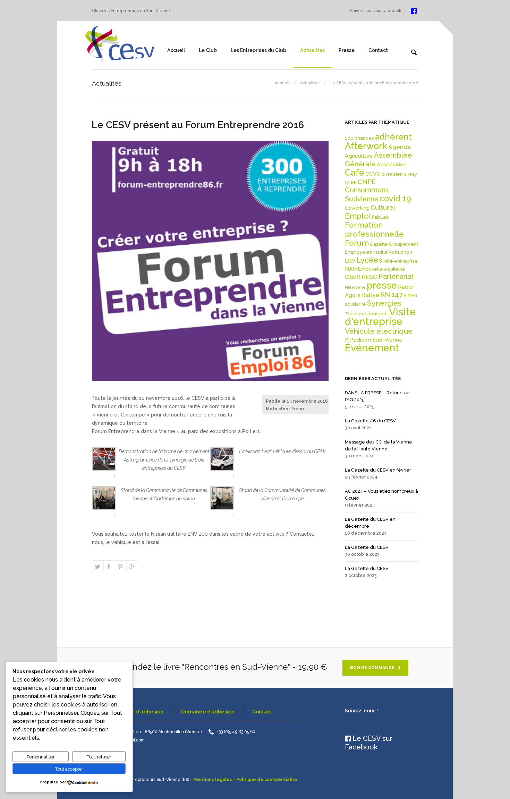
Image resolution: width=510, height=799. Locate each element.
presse (382, 285)
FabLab (380, 217)
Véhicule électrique (379, 331)
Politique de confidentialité (266, 779)
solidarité (355, 304)
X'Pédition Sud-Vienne (373, 339)
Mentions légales (212, 779)
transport (377, 313)
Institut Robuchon (392, 252)
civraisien (392, 174)
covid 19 (395, 198)
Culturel (383, 207)
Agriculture (359, 155)
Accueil (176, 50)
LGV (350, 260)
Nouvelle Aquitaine (383, 269)
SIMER (410, 295)
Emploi (358, 215)
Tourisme (355, 313)
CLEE (351, 182)
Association (392, 164)
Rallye (370, 294)
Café (354, 172)
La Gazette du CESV (367, 547)
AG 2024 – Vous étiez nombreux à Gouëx (381, 495)
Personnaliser (41, 757)
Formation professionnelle (374, 229)
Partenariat (396, 277)
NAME (353, 268)
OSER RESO (361, 276)
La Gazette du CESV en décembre (370, 523)
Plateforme (355, 287)
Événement (372, 348)
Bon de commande (372, 667)
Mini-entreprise (400, 261)
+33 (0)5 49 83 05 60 (236, 731)
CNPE (367, 181)
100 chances (359, 138)
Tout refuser (98, 757)
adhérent (393, 137)
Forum (298, 408)
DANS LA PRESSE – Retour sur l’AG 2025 (377, 396)
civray (410, 174)
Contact (378, 50)
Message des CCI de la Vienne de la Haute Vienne (378, 445)
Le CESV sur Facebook (368, 742)
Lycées (369, 259)
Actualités (312, 50)
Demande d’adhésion (208, 711)
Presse (347, 50)
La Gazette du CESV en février (378, 470)
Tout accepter (69, 769)
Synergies (384, 303)
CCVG (373, 173)
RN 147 (391, 295)
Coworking (357, 208)
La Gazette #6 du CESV (370, 420)
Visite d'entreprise (380, 316)
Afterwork (366, 146)
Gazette (379, 244)
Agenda (399, 146)
